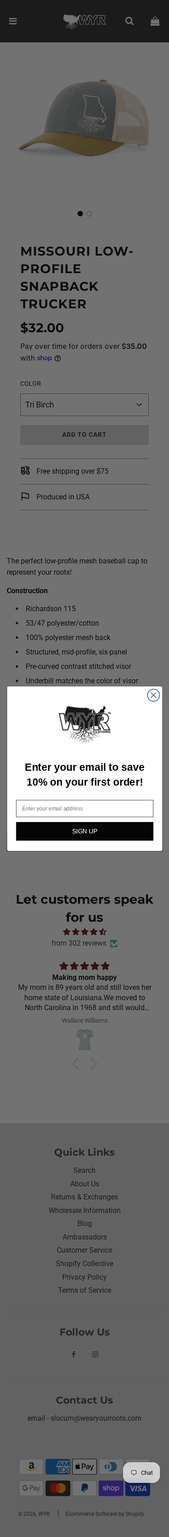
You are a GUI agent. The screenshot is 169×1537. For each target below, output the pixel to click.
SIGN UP (84, 831)
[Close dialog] (153, 695)
